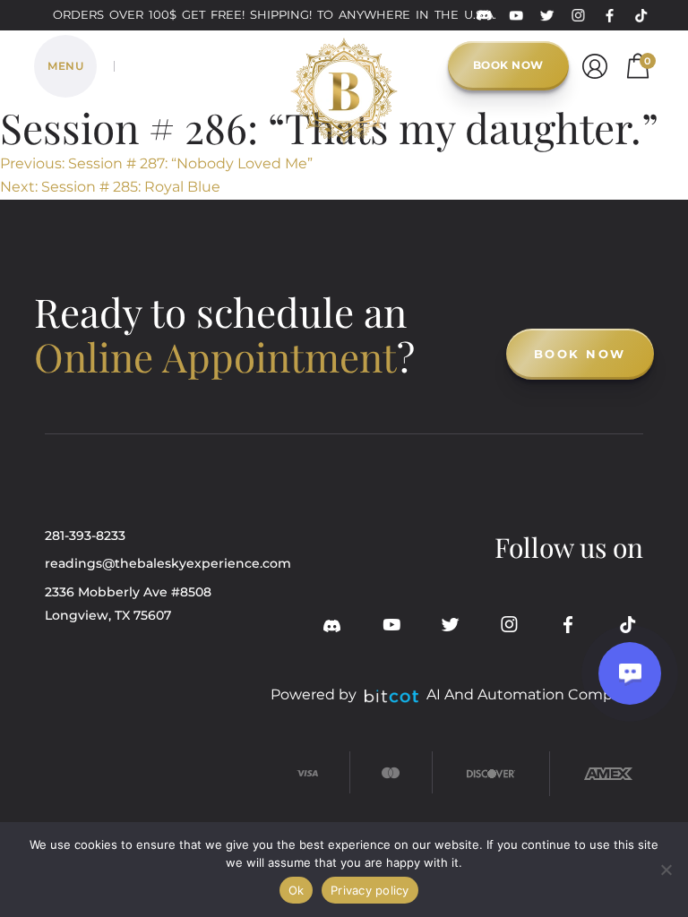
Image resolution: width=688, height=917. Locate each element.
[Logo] (344, 63)
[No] (666, 869)
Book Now (508, 65)
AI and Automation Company (532, 694)
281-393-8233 (85, 535)
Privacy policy (370, 890)
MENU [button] (65, 66)
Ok (296, 890)
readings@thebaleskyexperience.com (168, 563)
